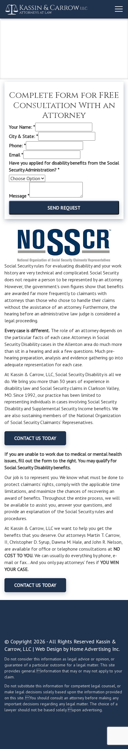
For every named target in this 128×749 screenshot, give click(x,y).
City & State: (23, 136)
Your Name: (22, 127)
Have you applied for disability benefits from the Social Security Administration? (64, 166)
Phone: (17, 145)
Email (16, 155)
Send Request (64, 208)
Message (19, 196)
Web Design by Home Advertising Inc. (77, 648)
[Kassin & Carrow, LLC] (46, 9)
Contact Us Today (35, 438)
